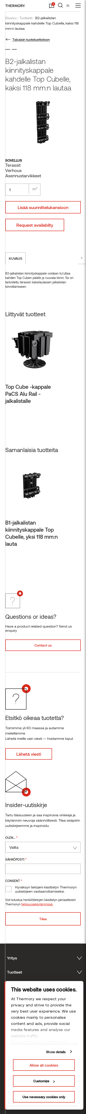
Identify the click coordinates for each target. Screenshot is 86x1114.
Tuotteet (25, 18)
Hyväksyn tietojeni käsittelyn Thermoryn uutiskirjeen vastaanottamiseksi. (46, 889)
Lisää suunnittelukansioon (43, 207)
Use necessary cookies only (43, 1097)
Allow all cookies (44, 1065)
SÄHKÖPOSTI (16, 859)
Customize (41, 1081)
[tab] (15, 258)
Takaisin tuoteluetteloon (31, 39)
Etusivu (11, 18)
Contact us (43, 645)
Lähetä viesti (28, 754)
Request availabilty (34, 225)
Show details (56, 1052)
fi (68, 6)
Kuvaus (15, 258)
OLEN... (11, 837)
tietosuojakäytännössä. (37, 904)
